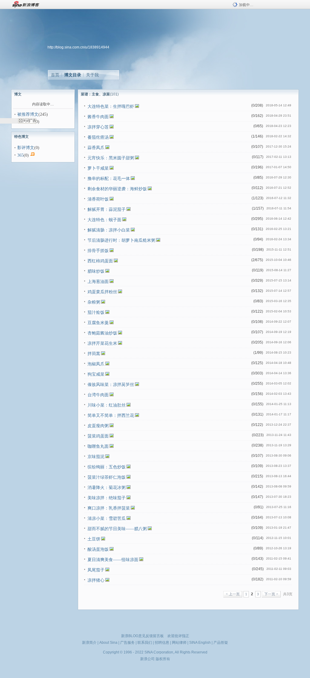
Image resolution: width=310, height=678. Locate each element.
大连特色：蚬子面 (104, 220)
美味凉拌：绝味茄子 (106, 498)
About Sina (108, 642)
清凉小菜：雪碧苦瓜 (106, 518)
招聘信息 (162, 642)
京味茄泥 (95, 456)
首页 (55, 74)
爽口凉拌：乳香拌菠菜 (108, 508)
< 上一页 (233, 594)
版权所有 (163, 659)
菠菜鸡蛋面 (98, 436)
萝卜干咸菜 (98, 168)
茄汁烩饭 (95, 312)
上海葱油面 (98, 281)
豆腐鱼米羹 (98, 323)
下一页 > (271, 594)
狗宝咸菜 (95, 374)
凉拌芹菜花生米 (102, 343)
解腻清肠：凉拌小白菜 (108, 230)
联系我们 (144, 642)
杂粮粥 (93, 302)
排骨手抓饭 (98, 250)
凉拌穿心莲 (98, 127)
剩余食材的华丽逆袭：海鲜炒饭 (117, 189)
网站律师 (179, 642)
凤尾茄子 (95, 570)
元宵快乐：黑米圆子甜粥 (110, 158)
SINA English (200, 642)
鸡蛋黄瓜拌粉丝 (102, 292)
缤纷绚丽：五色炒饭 (106, 467)
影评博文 (25, 147)
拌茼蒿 (93, 353)
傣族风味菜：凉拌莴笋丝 (110, 384)
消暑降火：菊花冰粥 (106, 487)
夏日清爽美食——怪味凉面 (112, 559)
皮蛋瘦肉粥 (98, 426)
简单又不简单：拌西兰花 (110, 415)
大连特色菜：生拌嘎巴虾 (110, 106)
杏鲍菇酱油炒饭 (102, 333)
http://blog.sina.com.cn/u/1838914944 (78, 47)
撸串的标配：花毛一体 (108, 178)
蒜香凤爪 (95, 147)
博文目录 (72, 74)
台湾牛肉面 (98, 395)
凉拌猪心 (95, 580)
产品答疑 (220, 642)
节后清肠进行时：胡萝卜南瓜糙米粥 (121, 240)
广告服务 (127, 642)
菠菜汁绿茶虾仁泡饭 (106, 477)
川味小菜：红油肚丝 (106, 405)
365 (20, 155)
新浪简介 (89, 642)
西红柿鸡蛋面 (100, 261)
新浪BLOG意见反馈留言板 (142, 636)
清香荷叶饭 (98, 199)
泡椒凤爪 (95, 364)
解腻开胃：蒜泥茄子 (106, 209)
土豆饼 (93, 539)
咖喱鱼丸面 (98, 446)
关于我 (92, 74)
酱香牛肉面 (98, 117)
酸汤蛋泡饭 (98, 549)
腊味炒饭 (95, 271)
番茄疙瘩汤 (98, 137)
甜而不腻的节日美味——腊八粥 (117, 529)
